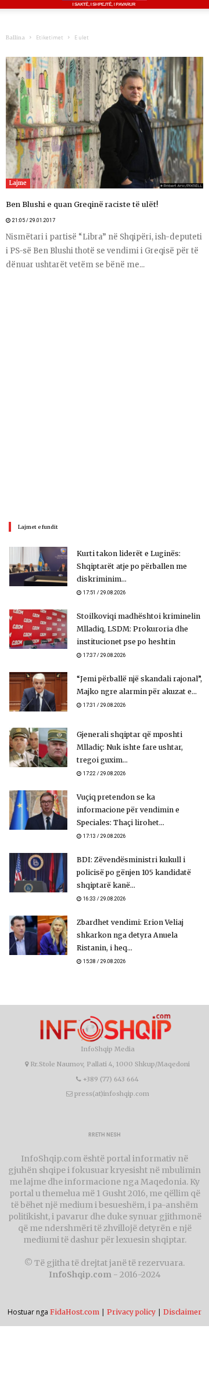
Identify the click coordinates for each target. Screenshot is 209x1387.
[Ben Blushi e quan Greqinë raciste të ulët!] (104, 122)
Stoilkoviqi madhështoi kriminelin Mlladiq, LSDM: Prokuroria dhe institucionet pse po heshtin (137, 629)
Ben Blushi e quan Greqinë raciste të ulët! (77, 204)
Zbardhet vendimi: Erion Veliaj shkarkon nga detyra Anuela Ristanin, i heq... (129, 935)
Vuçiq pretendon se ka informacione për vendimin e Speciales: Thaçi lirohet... (140, 810)
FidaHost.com (74, 1312)
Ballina (15, 37)
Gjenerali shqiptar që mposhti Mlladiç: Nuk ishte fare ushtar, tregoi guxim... (129, 747)
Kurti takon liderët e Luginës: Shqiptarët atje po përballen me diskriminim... (131, 566)
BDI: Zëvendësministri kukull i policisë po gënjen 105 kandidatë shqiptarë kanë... (133, 872)
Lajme (18, 183)
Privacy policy (131, 1312)
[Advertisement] (104, 395)
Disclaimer (182, 1312)
